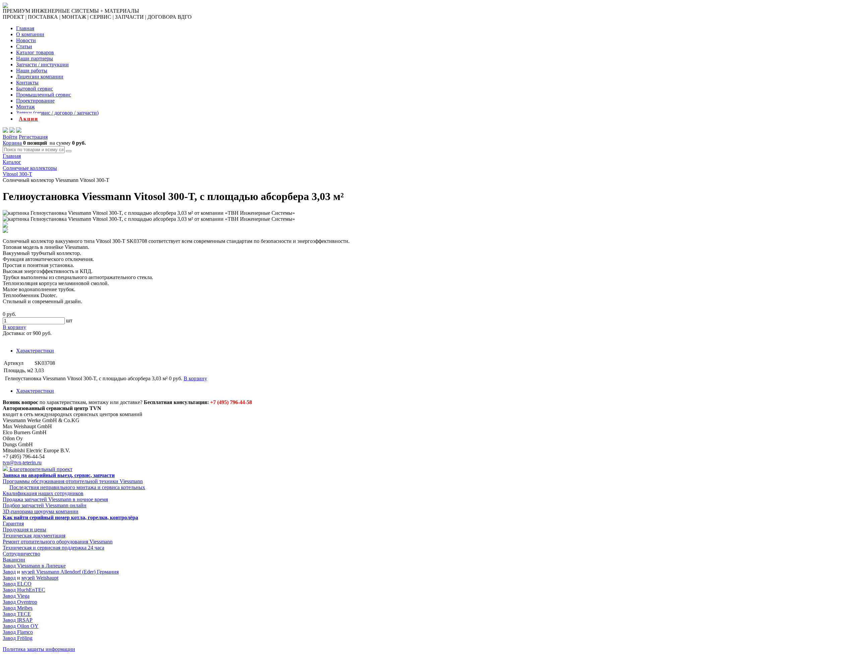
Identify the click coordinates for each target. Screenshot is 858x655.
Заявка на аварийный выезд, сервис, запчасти (59, 475)
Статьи (24, 46)
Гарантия (13, 523)
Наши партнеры (34, 58)
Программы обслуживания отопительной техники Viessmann (73, 481)
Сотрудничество (21, 553)
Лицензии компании (39, 76)
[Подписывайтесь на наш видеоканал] (5, 131)
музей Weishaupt (39, 578)
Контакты (27, 82)
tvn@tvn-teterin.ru (22, 462)
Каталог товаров (35, 52)
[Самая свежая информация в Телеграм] (18, 131)
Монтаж (25, 107)
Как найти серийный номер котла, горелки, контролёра (70, 517)
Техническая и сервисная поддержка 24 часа (53, 547)
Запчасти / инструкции (42, 64)
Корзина (12, 143)
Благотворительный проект (40, 469)
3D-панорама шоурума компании (40, 511)
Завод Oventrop (20, 602)
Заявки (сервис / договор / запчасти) (57, 113)
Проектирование (35, 101)
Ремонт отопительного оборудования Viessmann (58, 541)
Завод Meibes (18, 608)
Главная (25, 28)
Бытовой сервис (34, 88)
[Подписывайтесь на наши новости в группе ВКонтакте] (12, 131)
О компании (30, 34)
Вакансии (14, 560)
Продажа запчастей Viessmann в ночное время (55, 499)
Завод (9, 572)
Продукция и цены (24, 529)
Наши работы (31, 70)
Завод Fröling (18, 638)
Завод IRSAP (18, 620)
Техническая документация (34, 535)
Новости (26, 40)
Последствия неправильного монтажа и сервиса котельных (77, 487)
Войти (10, 137)
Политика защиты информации (39, 649)
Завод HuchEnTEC (24, 590)
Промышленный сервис (43, 94)
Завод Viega (16, 596)
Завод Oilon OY (21, 626)
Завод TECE (17, 614)
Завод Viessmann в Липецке (34, 566)
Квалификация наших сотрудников (43, 493)
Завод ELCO (17, 584)
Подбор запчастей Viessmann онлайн (44, 505)
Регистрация (33, 137)
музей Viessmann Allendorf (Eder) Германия (70, 572)
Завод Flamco (18, 632)
